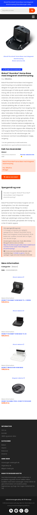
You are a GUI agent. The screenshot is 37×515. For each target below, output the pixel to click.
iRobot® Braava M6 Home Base (12, 367)
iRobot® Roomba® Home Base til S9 (13, 334)
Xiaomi (3, 448)
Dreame (4, 454)
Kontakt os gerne (19, 253)
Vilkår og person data (8, 436)
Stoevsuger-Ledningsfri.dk (10, 463)
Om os (3, 430)
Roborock (4, 451)
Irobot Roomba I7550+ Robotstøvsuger (16, 401)
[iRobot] (15, 267)
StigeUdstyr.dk (6, 466)
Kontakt (4, 433)
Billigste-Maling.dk (7, 469)
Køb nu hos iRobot (12, 177)
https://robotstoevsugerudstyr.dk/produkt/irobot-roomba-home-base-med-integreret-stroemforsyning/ (19, 247)
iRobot (3, 152)
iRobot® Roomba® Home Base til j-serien (16, 300)
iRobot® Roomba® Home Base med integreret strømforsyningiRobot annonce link (18, 58)
